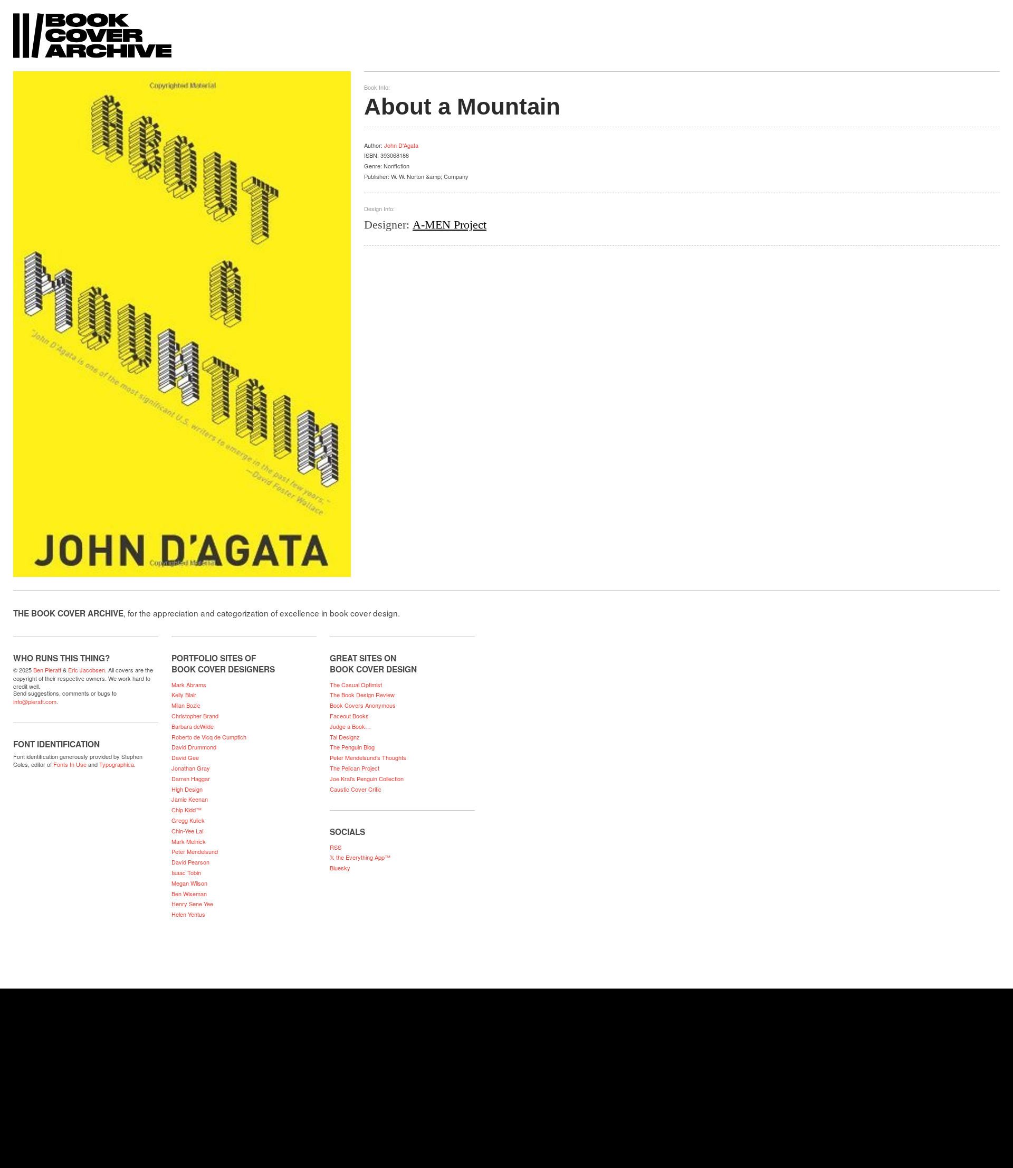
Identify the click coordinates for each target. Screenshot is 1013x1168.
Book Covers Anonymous (363, 705)
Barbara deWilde (192, 726)
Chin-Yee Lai (187, 831)
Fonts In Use (70, 764)
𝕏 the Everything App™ (360, 857)
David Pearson (190, 862)
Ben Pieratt (47, 670)
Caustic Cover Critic (355, 789)
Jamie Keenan (189, 799)
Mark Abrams (188, 684)
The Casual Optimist (356, 684)
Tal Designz (345, 737)
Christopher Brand (194, 715)
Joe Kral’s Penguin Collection (367, 778)
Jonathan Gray (190, 768)
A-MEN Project (449, 224)
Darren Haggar (190, 778)
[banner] (506, 30)
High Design (187, 789)
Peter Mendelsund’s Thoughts (368, 757)
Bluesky (340, 867)
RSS (335, 847)
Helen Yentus (188, 914)
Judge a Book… (350, 726)
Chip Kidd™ (186, 809)
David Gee (185, 757)
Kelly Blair (183, 694)
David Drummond (193, 747)
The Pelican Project (354, 768)
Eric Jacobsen (86, 670)
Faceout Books (349, 715)
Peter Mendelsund (194, 851)
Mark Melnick (188, 841)
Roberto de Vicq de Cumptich (208, 737)
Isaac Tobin (186, 872)
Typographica (116, 764)
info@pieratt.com (34, 701)
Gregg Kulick (188, 820)
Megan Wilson (189, 883)
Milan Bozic (185, 705)
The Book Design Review (362, 694)
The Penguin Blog (352, 747)
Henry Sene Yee (192, 903)
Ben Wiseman (189, 893)
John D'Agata (401, 145)
